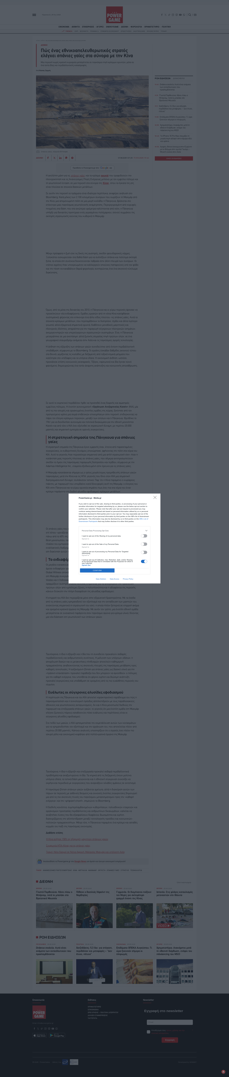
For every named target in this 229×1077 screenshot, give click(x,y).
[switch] (144, 535)
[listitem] (114, 530)
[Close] (156, 498)
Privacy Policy (128, 579)
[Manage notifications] (223, 1072)
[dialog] (114, 538)
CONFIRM (97, 570)
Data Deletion (101, 579)
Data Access (114, 579)
